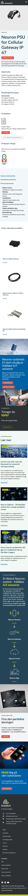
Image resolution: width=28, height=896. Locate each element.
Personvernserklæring (9, 852)
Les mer (5, 262)
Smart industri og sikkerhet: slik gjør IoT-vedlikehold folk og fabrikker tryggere (13, 549)
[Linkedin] (5, 882)
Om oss (5, 843)
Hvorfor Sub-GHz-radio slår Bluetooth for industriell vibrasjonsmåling (11, 464)
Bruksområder (7, 836)
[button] (26, 2)
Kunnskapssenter (7, 839)
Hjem (4, 829)
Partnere (5, 846)
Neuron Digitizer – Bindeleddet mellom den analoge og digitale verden (13, 507)
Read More (4, 482)
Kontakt (5, 849)
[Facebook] (2, 882)
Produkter (5, 833)
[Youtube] (8, 882)
